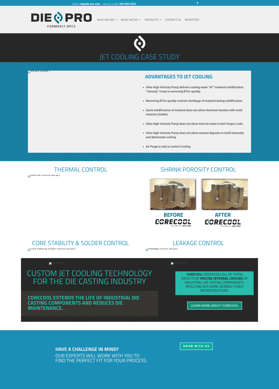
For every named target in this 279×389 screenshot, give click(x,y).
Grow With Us (196, 346)
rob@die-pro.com (90, 3)
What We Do (129, 19)
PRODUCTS (152, 19)
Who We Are (105, 19)
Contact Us (173, 19)
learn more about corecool (214, 306)
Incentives (192, 19)
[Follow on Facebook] (197, 3)
